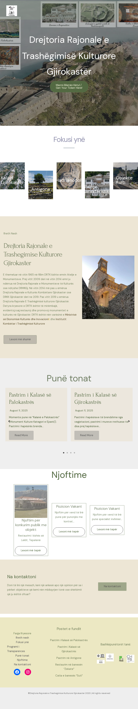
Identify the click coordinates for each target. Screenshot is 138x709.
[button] (69, 86)
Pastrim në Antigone (68, 658)
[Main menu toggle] (127, 11)
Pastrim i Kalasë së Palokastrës (69, 640)
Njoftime (22, 660)
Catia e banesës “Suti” (69, 675)
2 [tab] (67, 453)
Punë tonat (22, 655)
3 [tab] (71, 453)
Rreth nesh (22, 637)
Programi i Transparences (16, 649)
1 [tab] (63, 453)
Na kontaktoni (22, 664)
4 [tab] (74, 453)
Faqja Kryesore (22, 633)
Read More (21, 435)
